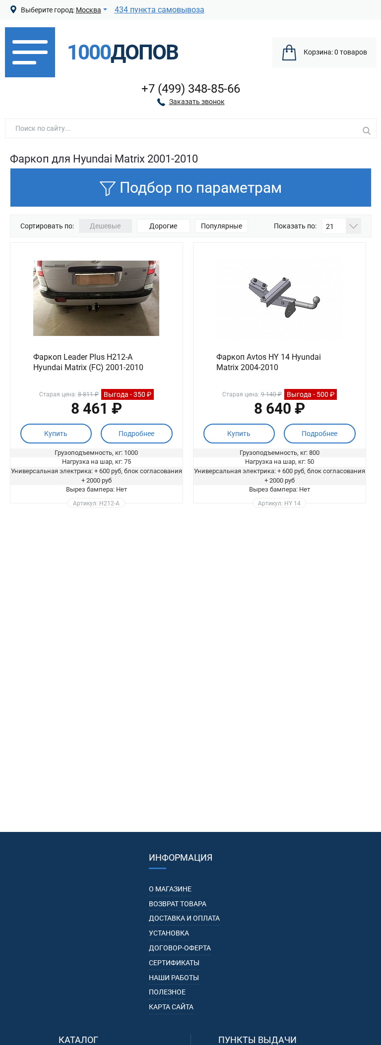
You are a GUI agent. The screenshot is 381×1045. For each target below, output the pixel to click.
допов (122, 52)
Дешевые (105, 226)
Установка (169, 933)
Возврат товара (177, 904)
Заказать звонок (197, 102)
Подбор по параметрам (201, 187)
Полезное (167, 992)
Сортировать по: (47, 226)
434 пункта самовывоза (159, 9)
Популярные (221, 226)
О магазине (170, 889)
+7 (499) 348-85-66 (190, 88)
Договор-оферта (180, 948)
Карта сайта (171, 1007)
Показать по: (295, 226)
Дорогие (163, 226)
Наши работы (174, 978)
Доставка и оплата (184, 918)
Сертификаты (174, 963)
